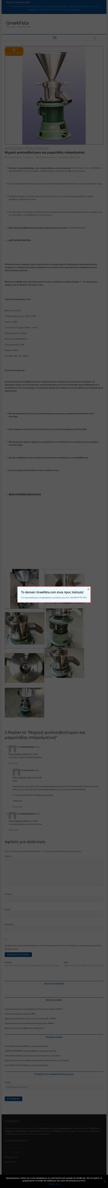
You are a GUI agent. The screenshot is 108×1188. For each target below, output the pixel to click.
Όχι (57, 1184)
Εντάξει (52, 1184)
